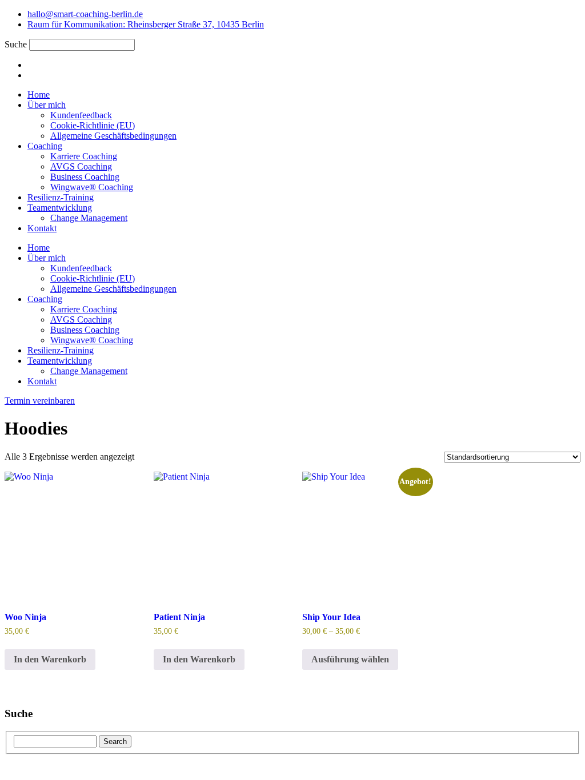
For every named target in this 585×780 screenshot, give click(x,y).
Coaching (44, 146)
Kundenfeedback (81, 115)
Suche (16, 44)
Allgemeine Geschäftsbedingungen (113, 135)
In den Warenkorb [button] (50, 659)
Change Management (88, 218)
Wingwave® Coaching (91, 187)
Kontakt (42, 228)
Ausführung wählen (350, 659)
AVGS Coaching (81, 166)
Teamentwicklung (59, 207)
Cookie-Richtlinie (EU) (92, 125)
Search (115, 741)
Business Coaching (84, 177)
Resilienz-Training (60, 197)
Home (38, 94)
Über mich (46, 105)
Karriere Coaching (83, 156)
